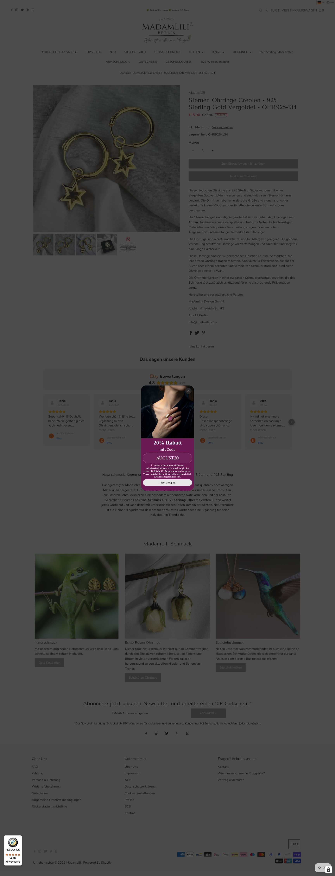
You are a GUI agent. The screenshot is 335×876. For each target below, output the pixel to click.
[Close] (188, 391)
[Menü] (19, 837)
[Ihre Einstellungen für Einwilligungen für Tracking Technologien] (328, 869)
